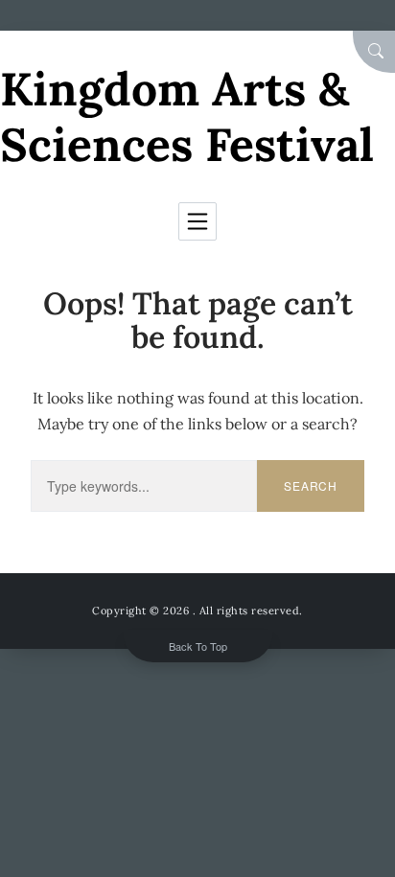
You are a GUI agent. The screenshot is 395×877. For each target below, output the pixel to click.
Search (310, 485)
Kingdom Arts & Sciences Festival (187, 116)
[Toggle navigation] (197, 221)
